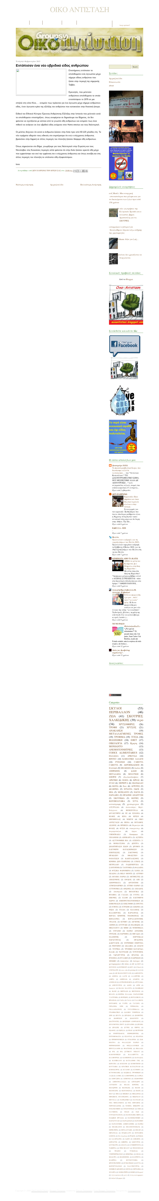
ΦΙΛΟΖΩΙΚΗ (115, 740)
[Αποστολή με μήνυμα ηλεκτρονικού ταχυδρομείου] (74, 171)
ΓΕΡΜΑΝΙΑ (134, 1006)
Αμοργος (112, 988)
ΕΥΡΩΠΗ (125, 907)
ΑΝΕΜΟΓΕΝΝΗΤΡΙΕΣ (121, 749)
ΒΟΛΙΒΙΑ (112, 894)
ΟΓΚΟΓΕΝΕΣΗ (128, 1109)
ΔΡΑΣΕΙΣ (115, 1027)
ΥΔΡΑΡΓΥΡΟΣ (119, 955)
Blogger (129, 279)
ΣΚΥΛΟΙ (115, 708)
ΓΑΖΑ (122, 1000)
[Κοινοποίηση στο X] (80, 171)
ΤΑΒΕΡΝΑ (113, 1148)
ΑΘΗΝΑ (115, 976)
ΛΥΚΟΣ (137, 861)
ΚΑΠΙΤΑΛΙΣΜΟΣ (132, 858)
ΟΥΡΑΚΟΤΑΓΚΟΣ (116, 1115)
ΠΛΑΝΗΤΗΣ (114, 937)
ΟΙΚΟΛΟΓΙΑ (115, 743)
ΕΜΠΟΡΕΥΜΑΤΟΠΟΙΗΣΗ (129, 901)
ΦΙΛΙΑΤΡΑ (113, 1157)
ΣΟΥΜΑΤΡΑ (113, 1145)
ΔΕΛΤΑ (118, 1015)
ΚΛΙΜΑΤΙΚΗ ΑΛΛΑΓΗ (132, 758)
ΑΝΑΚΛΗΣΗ (116, 730)
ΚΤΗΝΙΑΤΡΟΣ (114, 1070)
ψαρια (134, 831)
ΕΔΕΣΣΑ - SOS (119, 527)
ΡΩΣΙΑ (140, 1136)
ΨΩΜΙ (132, 1172)
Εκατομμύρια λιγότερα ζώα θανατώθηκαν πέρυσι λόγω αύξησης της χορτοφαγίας (124, 229)
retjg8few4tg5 (117, 652)
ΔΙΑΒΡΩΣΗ (118, 1018)
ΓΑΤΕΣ (125, 1003)
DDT (139, 964)
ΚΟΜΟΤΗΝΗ (136, 1063)
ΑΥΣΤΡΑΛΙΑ (114, 807)
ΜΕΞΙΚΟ (126, 1094)
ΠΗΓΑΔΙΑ (136, 934)
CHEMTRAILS (114, 834)
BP (133, 964)
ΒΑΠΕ (114, 991)
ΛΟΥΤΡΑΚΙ (122, 925)
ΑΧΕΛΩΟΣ (138, 888)
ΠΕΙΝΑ (126, 822)
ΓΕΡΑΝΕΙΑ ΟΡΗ (116, 1006)
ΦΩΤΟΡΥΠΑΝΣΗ (115, 1166)
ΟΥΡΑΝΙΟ (117, 931)
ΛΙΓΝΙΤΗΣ (136, 922)
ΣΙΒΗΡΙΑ (124, 1142)
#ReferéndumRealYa (132, 626)
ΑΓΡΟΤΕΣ (135, 786)
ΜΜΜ (126, 928)
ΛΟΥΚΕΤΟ (113, 1084)
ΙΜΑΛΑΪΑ (139, 1048)
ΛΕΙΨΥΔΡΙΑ (115, 1078)
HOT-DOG (112, 967)
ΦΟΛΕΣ (112, 828)
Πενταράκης (122, 1136)
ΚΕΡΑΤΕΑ (112, 1063)
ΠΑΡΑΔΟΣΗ (127, 1121)
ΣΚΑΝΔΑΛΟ (137, 783)
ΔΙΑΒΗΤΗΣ (139, 1015)
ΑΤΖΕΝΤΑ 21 (137, 840)
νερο (139, 720)
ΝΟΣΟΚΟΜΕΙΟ (114, 1109)
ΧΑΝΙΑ (137, 870)
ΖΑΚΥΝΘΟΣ (133, 852)
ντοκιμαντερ (134, 828)
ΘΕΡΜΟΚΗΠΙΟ (114, 1045)
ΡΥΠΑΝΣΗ (120, 762)
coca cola (124, 970)
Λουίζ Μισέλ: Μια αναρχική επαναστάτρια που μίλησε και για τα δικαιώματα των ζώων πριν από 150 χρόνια (124, 198)
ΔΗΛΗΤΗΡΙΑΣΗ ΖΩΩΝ (118, 846)
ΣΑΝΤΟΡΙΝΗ (114, 867)
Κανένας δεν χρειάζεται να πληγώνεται (129, 256)
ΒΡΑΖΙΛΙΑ (113, 1000)
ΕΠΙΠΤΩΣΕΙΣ (114, 852)
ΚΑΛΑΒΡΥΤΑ (133, 1054)
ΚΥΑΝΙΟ (126, 1070)
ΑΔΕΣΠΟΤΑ (138, 973)
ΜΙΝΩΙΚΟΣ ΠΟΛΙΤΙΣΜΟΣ (119, 1097)
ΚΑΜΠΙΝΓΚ (127, 1057)
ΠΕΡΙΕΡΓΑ (123, 783)
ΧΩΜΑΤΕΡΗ (123, 1172)
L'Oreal (138, 967)
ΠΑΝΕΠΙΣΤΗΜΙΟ (134, 1118)
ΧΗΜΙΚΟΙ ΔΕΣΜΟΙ (116, 1169)
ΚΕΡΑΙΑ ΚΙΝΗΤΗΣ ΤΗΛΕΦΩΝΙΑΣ (124, 916)
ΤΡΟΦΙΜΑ (119, 736)
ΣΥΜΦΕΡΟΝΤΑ (135, 1145)
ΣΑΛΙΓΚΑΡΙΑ (117, 1139)
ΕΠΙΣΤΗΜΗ (128, 903)
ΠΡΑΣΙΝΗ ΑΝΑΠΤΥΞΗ (133, 795)
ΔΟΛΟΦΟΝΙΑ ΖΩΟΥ (116, 1024)
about (111, 85)
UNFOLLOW (113, 970)
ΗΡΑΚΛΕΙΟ (113, 855)
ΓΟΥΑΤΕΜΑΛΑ (133, 1009)
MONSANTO (116, 746)
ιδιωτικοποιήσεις (131, 777)
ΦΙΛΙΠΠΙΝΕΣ (124, 1157)
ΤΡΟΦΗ (113, 727)
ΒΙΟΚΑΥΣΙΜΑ (119, 843)
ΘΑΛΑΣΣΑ (113, 755)
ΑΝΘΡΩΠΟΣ (114, 770)
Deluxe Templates (84, 1191)
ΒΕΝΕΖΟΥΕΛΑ (132, 810)
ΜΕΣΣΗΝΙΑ (136, 1094)
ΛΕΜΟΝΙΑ (127, 1078)
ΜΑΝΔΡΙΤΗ (113, 1088)
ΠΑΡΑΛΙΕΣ (114, 795)
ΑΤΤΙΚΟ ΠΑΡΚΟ (133, 885)
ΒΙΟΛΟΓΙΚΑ (134, 891)
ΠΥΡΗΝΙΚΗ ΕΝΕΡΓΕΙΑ (133, 943)
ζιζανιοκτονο (116, 1175)
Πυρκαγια (136, 825)
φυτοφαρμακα (115, 964)
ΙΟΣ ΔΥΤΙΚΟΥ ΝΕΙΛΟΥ (130, 1051)
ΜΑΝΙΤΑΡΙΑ (113, 1091)
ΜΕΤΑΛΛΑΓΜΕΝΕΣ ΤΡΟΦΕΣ (126, 733)
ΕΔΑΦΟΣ (112, 1030)
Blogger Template (57, 1191)
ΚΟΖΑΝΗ (123, 1063)
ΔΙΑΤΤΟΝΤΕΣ (114, 1021)
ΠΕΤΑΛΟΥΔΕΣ (126, 1130)
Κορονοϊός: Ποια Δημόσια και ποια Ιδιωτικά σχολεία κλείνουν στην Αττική (131, 501)
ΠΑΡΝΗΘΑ (124, 934)
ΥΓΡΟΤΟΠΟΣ (137, 952)
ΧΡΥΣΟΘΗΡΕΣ (127, 724)
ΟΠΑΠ (126, 1112)
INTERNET (123, 967)
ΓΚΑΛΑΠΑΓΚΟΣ (115, 1009)
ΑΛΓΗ (124, 976)
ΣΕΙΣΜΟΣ (137, 1139)
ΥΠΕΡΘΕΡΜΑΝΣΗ (116, 1154)
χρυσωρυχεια (133, 804)
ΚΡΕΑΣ (136, 780)
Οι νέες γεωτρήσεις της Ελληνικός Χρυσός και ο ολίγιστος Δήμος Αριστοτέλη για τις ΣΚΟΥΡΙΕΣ (129, 214)
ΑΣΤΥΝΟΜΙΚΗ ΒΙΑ (120, 840)
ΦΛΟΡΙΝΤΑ (136, 1157)
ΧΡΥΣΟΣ (131, 727)
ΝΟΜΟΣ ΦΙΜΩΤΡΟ (132, 1106)
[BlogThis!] (77, 171)
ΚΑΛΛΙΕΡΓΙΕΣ (115, 913)
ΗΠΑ (111, 792)
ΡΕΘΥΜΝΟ (116, 946)
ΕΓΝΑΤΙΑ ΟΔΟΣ (131, 789)
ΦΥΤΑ (138, 1163)
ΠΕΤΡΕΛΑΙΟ (114, 864)
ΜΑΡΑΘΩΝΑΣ (127, 1091)
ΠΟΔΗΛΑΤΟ (126, 1133)
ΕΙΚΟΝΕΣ (113, 897)
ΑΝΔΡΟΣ (136, 979)
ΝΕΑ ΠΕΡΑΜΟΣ (134, 1103)
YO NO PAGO (118, 623)
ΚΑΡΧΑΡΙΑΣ (133, 913)
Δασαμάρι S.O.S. (120, 465)
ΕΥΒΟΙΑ (115, 907)
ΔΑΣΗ (133, 770)
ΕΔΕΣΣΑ (122, 1030)
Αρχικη (22, 22)
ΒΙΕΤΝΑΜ (124, 991)
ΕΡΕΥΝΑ (139, 903)
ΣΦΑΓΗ (140, 946)
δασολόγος (124, 961)
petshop (132, 970)
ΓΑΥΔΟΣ (136, 1003)
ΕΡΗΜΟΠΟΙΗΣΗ (118, 1039)
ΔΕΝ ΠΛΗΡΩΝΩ (119, 494)
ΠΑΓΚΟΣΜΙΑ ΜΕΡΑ (133, 1115)
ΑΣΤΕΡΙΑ (139, 837)
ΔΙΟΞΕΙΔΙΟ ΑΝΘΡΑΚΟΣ (131, 1021)
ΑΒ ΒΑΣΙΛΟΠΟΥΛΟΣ (123, 973)
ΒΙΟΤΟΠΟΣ (136, 991)
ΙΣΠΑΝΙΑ (136, 813)
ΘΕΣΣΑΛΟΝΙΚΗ (133, 1045)
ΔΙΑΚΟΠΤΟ (134, 1018)
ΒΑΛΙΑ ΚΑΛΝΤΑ (125, 988)
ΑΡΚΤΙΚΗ (113, 780)
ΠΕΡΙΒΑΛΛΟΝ (119, 712)
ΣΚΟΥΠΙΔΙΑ (119, 798)
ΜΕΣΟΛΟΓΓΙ (114, 928)
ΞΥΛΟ (111, 783)
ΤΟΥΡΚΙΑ (116, 949)
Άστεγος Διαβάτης (121, 650)
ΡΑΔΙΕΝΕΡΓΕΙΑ (132, 864)
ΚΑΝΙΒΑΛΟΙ (117, 1060)
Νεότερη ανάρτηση (24, 184)
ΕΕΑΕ (130, 1030)
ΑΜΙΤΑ (111, 979)
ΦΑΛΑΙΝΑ (139, 867)
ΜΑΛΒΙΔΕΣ (135, 925)
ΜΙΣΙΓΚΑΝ (136, 1097)
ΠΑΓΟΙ (137, 792)
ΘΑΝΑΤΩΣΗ (114, 858)
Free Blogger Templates (104, 1191)
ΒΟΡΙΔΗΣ (124, 997)
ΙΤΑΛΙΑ (122, 909)
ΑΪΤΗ (138, 985)
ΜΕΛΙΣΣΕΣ (126, 768)
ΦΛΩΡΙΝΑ (112, 1160)
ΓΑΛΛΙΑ (125, 894)
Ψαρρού (140, 1172)
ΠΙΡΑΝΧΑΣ (113, 1133)
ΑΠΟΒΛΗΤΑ (127, 837)
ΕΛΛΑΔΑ (113, 768)
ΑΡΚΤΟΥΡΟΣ (117, 985)
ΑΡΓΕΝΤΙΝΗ (133, 882)
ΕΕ (126, 813)
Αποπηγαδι (118, 891)
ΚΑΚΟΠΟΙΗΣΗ (114, 1054)
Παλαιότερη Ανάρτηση (90, 184)
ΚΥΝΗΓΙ (124, 922)
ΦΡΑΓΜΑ (135, 955)
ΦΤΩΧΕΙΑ (113, 958)
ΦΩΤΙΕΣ (135, 798)
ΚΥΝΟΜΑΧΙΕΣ (114, 1072)
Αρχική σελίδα (56, 184)
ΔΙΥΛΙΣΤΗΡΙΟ (114, 813)
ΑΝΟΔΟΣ (128, 879)
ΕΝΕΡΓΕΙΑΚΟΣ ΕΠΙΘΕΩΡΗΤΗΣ (126, 1033)
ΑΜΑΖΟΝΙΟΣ (114, 879)
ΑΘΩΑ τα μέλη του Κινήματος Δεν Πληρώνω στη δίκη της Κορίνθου (132, 565)
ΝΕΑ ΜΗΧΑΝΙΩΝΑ (116, 1103)
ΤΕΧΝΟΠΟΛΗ (138, 1148)
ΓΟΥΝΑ (136, 894)
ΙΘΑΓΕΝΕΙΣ (128, 1048)
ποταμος (136, 961)
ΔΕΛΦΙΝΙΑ (113, 789)
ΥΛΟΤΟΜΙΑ (127, 867)
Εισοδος (69, 22)
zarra (110, 973)
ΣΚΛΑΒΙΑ (129, 946)
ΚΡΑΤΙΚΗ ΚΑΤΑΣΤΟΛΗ (131, 1066)
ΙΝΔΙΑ (111, 909)
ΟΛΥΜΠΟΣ (113, 1112)
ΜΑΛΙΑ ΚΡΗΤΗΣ (131, 1084)
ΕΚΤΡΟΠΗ (139, 1030)
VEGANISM (113, 837)
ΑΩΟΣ (129, 985)
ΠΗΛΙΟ (138, 1130)
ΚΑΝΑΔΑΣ (139, 1057)
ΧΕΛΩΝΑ (112, 873)
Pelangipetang (134, 1191)
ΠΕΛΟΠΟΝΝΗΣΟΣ (133, 1127)
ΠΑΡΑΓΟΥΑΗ (114, 1121)
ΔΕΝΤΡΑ (135, 843)
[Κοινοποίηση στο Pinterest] (86, 171)
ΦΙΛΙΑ (138, 1154)
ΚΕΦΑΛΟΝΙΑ (114, 919)
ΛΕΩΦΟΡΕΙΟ (138, 1078)
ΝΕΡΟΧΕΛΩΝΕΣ (115, 1106)
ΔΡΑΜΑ (140, 1024)
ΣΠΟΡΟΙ (112, 777)
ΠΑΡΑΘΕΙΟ (139, 1121)
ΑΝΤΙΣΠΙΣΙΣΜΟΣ (125, 982)
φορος (120, 1178)
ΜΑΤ (111, 1094)
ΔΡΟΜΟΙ (136, 846)
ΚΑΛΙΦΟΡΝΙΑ (114, 1057)
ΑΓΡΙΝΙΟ (139, 873)
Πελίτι (115, 537)
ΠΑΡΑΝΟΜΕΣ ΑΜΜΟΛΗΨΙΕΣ (123, 1124)
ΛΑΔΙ (111, 1076)
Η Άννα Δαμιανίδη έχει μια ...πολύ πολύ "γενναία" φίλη (132, 598)
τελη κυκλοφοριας (136, 1175)
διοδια (137, 768)
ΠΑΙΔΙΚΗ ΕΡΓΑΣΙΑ (116, 1118)
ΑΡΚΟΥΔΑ (132, 755)
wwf (139, 970)
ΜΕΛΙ (118, 1094)
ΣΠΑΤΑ (124, 1145)
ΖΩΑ (112, 716)
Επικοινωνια (52, 22)
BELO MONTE (126, 873)
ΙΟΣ (113, 1051)
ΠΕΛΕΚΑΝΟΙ (117, 1127)
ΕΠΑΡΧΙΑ (139, 1036)
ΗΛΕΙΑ (125, 780)
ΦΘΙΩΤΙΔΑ (129, 1154)
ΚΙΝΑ (124, 816)
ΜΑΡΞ (138, 1091)
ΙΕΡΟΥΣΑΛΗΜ (114, 1048)
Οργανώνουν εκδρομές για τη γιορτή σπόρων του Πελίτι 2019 (125, 540)
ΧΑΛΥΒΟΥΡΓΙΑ (133, 1166)
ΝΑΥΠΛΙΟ (137, 1100)
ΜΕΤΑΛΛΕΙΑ (115, 774)
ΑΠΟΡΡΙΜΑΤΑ (115, 882)
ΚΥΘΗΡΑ (137, 1070)
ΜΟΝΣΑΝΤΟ (123, 792)
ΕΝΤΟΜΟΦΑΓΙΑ (115, 1036)
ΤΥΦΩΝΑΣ (134, 1151)
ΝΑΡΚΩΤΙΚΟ (125, 1100)
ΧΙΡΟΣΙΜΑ (137, 1169)
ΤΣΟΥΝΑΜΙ (123, 952)
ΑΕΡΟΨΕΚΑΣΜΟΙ (131, 764)
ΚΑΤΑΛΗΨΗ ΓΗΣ (133, 1060)
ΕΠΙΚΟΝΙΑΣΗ (114, 903)
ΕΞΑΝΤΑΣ (128, 1036)
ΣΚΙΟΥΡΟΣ (136, 1142)
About (36, 22)
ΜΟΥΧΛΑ (113, 1100)
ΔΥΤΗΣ (127, 1027)
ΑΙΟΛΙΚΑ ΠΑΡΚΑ (119, 876)
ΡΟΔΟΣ (132, 1136)
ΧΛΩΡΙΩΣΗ (135, 958)
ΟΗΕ (139, 1109)
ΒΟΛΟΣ (112, 994)
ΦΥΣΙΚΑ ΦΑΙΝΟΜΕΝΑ (121, 870)
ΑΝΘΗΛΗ (112, 982)
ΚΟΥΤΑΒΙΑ (113, 1066)
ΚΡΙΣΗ (136, 816)
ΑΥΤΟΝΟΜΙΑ (114, 888)
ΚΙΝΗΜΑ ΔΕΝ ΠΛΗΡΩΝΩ (119, 861)
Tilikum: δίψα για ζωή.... (127, 239)
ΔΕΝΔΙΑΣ (128, 1015)
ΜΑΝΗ (137, 1088)
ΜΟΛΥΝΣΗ (133, 774)
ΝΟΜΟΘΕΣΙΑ (137, 928)
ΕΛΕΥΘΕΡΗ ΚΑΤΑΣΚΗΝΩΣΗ (122, 849)
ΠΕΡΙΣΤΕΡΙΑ (113, 1130)
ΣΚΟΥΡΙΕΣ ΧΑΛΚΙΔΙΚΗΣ (126, 718)
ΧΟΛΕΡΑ (112, 1172)
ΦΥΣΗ (122, 828)
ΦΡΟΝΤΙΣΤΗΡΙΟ (115, 1163)
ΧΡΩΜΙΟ (112, 961)
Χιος (125, 786)
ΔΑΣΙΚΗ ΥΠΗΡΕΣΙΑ (132, 1012)
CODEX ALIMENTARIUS (123, 752)
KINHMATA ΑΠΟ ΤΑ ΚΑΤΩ (125, 558)
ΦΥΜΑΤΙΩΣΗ (129, 1163)
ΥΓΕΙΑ (134, 736)
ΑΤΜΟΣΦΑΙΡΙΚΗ (116, 885)
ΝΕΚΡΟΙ (130, 819)
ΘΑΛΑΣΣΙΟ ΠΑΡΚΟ (130, 1042)
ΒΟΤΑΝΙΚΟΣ (136, 997)
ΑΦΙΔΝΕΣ (127, 888)
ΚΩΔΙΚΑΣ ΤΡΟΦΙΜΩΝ (132, 1072)
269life (126, 964)
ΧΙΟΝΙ (128, 1169)
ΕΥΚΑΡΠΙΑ (132, 1039)
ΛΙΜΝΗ (112, 925)
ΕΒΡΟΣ (137, 1027)
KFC (131, 967)
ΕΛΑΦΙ (125, 897)
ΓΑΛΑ (129, 1000)
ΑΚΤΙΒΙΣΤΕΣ (135, 876)
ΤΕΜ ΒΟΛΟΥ (124, 1148)
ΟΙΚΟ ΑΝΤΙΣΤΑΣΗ (79, 9)
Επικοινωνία (114, 82)
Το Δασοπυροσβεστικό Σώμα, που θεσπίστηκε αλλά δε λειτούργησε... (126, 470)
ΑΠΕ (138, 879)
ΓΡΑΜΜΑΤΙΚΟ (114, 1012)
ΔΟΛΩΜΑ (130, 1024)
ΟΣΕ (137, 1112)
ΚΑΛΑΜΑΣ (134, 909)
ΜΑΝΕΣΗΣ (126, 1088)
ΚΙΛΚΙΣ (112, 816)
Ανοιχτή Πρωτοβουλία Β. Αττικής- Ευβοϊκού (124, 591)
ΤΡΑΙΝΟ (117, 1151)
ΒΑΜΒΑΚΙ (139, 988)
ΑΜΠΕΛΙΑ (123, 979)
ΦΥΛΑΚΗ (124, 958)
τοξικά (113, 1178)
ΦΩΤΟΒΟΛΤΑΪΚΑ (117, 801)
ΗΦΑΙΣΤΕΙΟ (132, 855)
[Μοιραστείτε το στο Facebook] (83, 171)
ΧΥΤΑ (135, 801)
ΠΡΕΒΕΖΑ (124, 825)
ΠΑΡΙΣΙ (140, 1124)
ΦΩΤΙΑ (115, 786)
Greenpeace (133, 834)
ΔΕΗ (110, 1015)
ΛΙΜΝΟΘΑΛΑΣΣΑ (119, 1082)
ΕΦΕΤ (134, 740)
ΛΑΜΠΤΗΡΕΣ (129, 1076)
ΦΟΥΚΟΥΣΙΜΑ (132, 1160)
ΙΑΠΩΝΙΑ (136, 907)
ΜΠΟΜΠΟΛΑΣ (115, 819)
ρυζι (125, 1175)
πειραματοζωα (115, 831)
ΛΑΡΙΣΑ (140, 1076)
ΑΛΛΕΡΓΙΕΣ (135, 976)
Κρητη (133, 743)
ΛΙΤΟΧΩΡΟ (135, 1082)
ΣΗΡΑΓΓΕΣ (113, 1142)
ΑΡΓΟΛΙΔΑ (139, 982)
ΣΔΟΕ (127, 1139)
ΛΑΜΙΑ (118, 1076)
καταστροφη (115, 804)
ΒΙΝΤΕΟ (112, 758)
